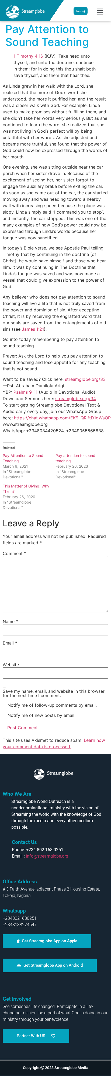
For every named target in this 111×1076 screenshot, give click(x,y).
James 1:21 (33, 329)
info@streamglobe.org (47, 856)
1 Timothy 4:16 (28, 56)
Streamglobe (33, 11)
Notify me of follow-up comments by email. (52, 705)
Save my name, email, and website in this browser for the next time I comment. (54, 693)
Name (10, 621)
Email (10, 643)
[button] (100, 11)
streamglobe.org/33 (85, 379)
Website (11, 664)
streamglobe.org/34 (75, 398)
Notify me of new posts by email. (41, 715)
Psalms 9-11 (25, 392)
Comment (14, 553)
